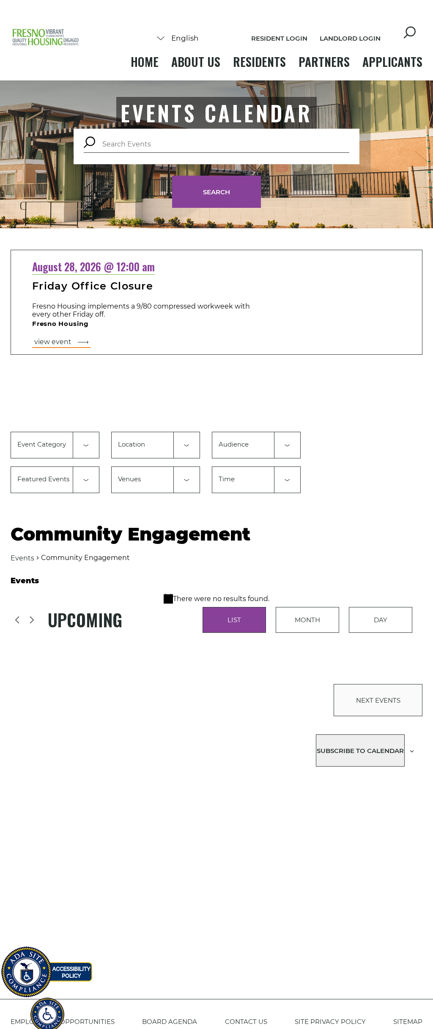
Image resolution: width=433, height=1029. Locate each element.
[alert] (216, 598)
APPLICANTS (392, 61)
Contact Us (246, 1022)
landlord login (350, 38)
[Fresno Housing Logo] (46, 38)
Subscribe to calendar (360, 751)
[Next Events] (32, 619)
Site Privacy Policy (330, 1022)
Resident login (279, 38)
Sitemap (407, 1022)
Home (145, 61)
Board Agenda (169, 1022)
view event (52, 342)
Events (22, 558)
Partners (324, 61)
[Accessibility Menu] (47, 1010)
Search (216, 192)
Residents (259, 61)
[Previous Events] (17, 619)
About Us (195, 61)
